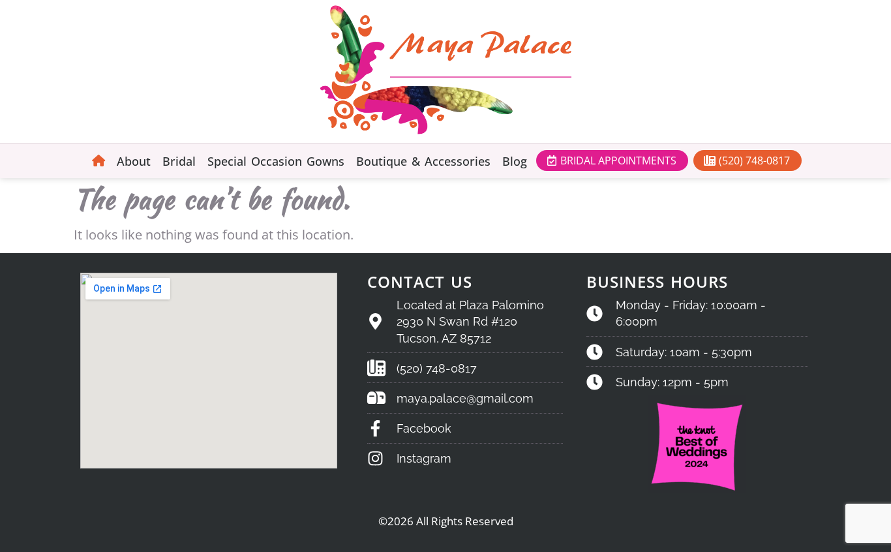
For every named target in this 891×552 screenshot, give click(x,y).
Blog (514, 161)
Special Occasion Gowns (275, 161)
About (134, 161)
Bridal (179, 161)
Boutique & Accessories (423, 161)
